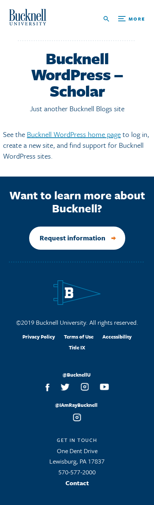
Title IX (77, 347)
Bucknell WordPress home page (74, 134)
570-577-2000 (77, 472)
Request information (72, 238)
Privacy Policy (38, 336)
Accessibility (117, 336)
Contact (77, 482)
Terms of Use (78, 336)
